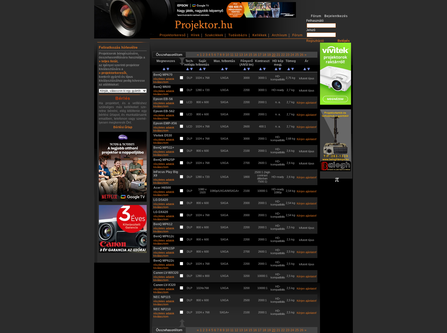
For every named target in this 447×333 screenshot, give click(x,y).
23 (287, 55)
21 (278, 55)
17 (260, 55)
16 (255, 55)
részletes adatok (163, 78)
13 (241, 55)
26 (301, 55)
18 (264, 55)
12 (236, 55)
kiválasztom (160, 82)
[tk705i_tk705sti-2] (123, 167)
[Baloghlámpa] (335, 140)
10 (227, 55)
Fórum (297, 35)
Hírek (195, 35)
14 (246, 55)
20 (273, 55)
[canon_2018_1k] (123, 229)
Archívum (279, 35)
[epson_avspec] (235, 16)
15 (250, 55)
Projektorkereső (173, 35)
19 (269, 55)
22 (283, 55)
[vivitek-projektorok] (335, 74)
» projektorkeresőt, (113, 73)
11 (232, 55)
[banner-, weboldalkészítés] (337, 180)
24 (292, 55)
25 (297, 55)
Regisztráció (315, 41)
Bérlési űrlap (122, 127)
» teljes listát (108, 61)
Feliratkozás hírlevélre (118, 47)
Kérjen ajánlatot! (307, 102)
